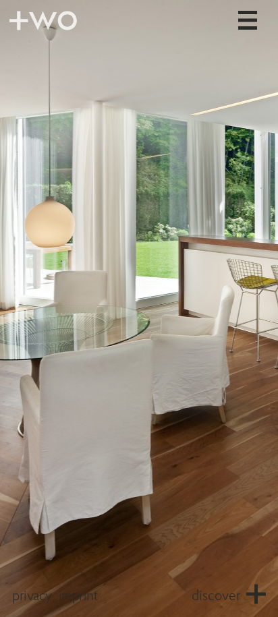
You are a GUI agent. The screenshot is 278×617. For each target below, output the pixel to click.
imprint (78, 596)
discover (216, 596)
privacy (32, 596)
